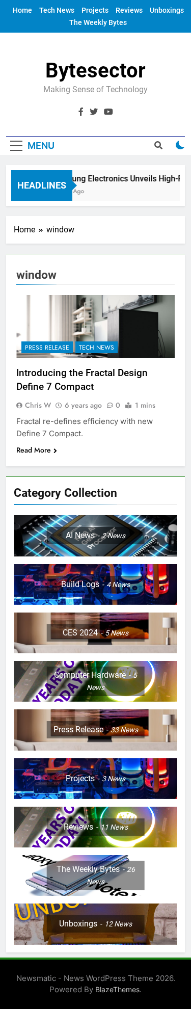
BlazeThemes (117, 989)
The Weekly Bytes (98, 22)
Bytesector (95, 71)
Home (22, 10)
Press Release (47, 347)
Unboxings (167, 10)
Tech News (56, 10)
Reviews (129, 10)
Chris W (38, 405)
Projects (94, 10)
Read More (33, 450)
